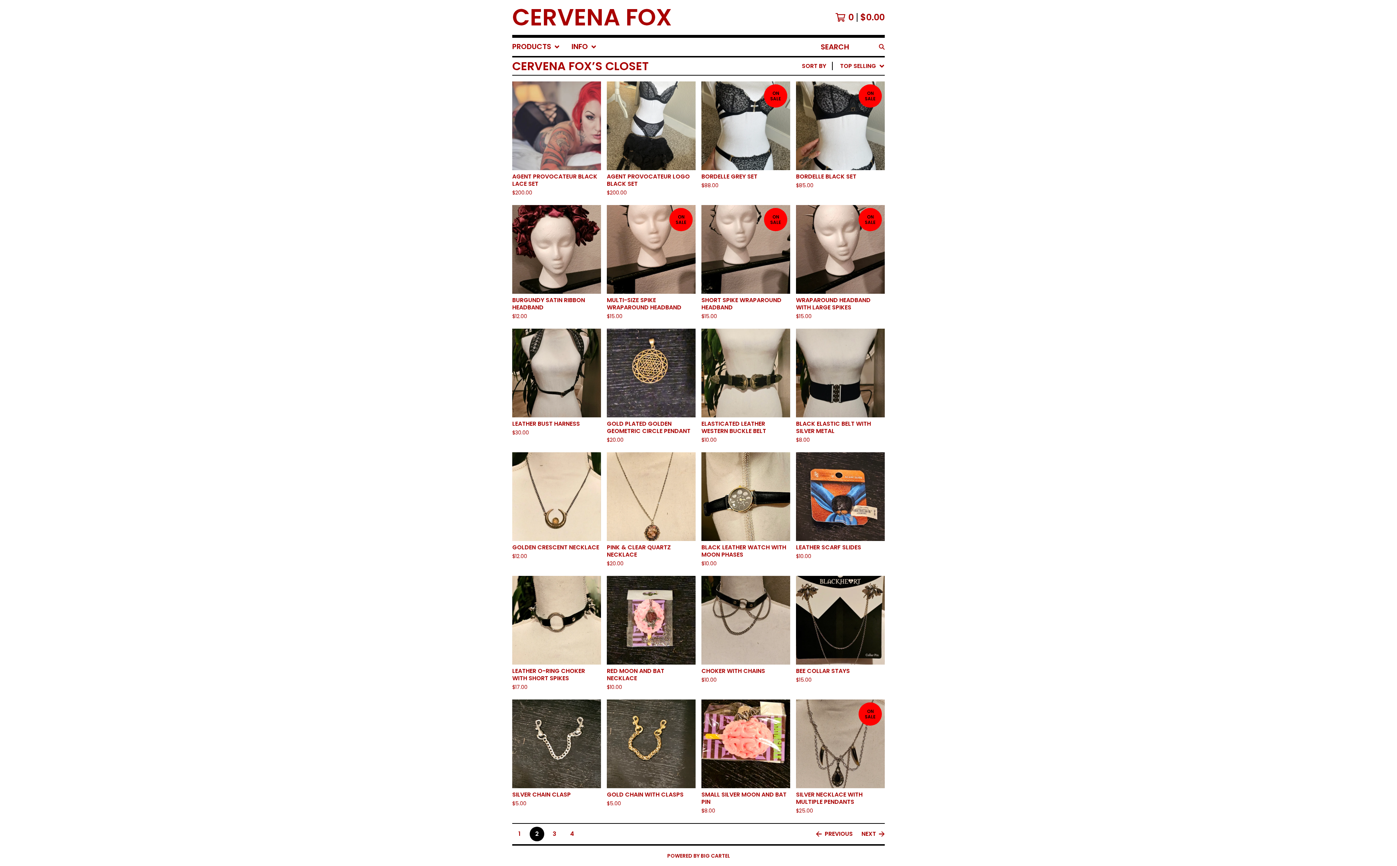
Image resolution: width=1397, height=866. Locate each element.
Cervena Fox (592, 17)
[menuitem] (536, 47)
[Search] (882, 47)
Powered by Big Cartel (698, 855)
